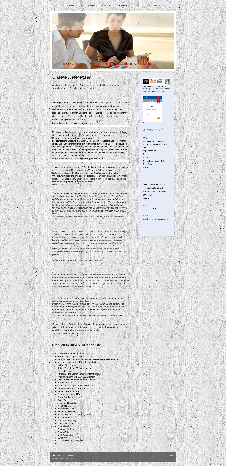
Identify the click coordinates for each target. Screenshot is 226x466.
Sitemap (71, 456)
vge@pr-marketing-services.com (156, 219)
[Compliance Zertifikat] (152, 109)
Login (171, 456)
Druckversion (61, 456)
